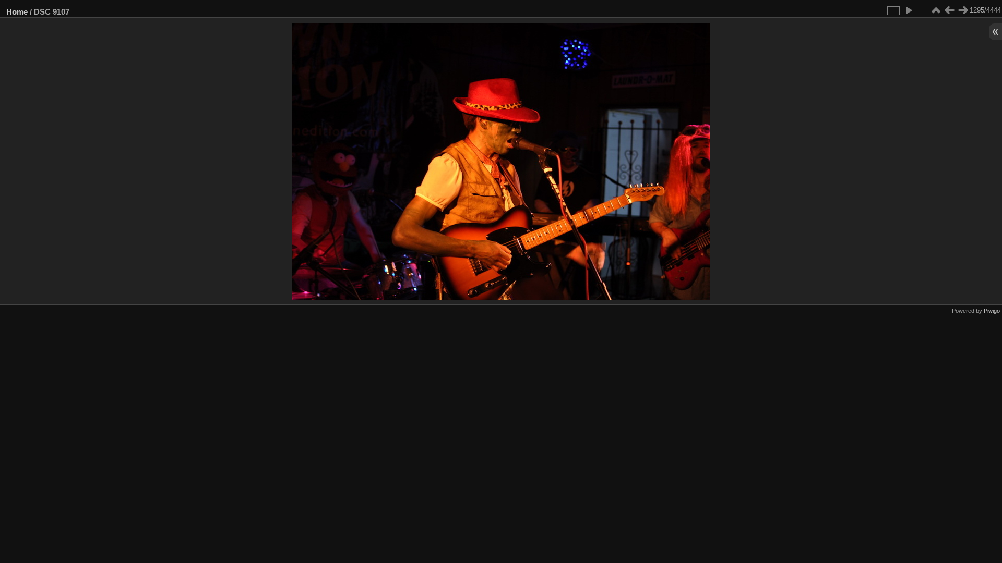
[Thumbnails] (936, 10)
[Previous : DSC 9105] (949, 10)
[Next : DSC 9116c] (963, 10)
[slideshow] (908, 10)
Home (17, 11)
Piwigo (992, 311)
